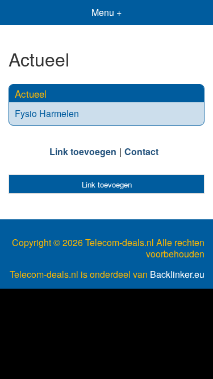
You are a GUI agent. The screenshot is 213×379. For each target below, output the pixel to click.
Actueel (31, 93)
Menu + (106, 12)
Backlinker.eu (177, 274)
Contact (141, 151)
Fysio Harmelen (47, 113)
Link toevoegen (82, 151)
